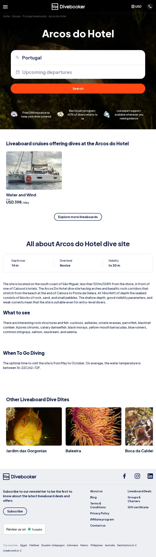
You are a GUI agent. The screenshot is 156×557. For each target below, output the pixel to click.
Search (78, 88)
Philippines (97, 545)
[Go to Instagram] (137, 476)
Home (6, 16)
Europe (16, 16)
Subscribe (15, 511)
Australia (110, 545)
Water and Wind (21, 194)
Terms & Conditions (98, 505)
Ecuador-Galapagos (53, 545)
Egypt (23, 545)
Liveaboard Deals (139, 491)
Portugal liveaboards (34, 16)
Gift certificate (138, 507)
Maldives (34, 545)
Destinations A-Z (127, 545)
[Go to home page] (68, 6)
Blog (93, 497)
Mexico (84, 545)
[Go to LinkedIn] (150, 476)
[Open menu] (5, 6)
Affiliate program (102, 519)
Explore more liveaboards (78, 217)
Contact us (98, 525)
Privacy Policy (99, 513)
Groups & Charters (134, 499)
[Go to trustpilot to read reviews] (40, 529)
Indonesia (72, 545)
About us (96, 491)
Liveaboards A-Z (12, 550)
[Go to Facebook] (124, 476)
